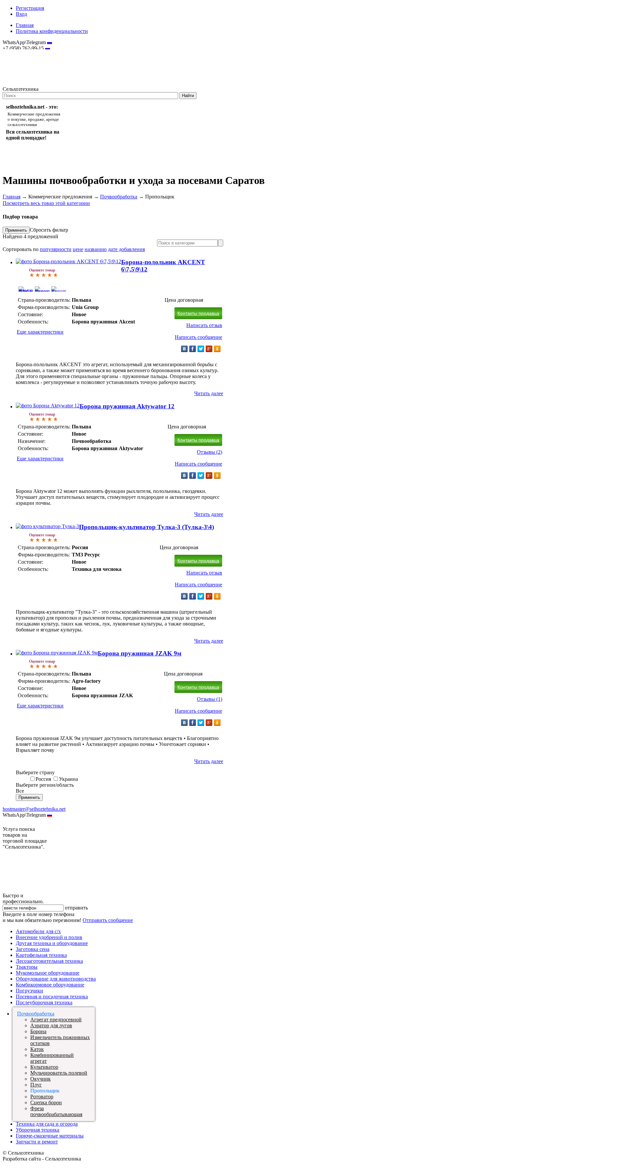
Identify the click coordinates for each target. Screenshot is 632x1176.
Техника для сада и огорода (47, 1124)
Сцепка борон (46, 1102)
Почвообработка (118, 196)
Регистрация (30, 8)
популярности (55, 249)
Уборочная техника (37, 1130)
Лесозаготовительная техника (49, 961)
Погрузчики (29, 990)
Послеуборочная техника (44, 1002)
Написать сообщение (198, 337)
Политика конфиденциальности (52, 31)
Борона (38, 1031)
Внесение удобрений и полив (49, 937)
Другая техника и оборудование (52, 943)
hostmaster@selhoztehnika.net (26, 52)
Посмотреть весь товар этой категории (46, 203)
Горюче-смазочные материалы (50, 1135)
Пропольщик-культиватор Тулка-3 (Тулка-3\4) (146, 527)
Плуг (36, 1084)
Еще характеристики (40, 332)
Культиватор (44, 1067)
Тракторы (27, 967)
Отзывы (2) (209, 452)
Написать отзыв (204, 325)
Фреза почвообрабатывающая (56, 1111)
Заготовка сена (32, 949)
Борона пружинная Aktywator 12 (127, 406)
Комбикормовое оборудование (50, 984)
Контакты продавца (198, 313)
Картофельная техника (41, 955)
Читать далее (208, 393)
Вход (21, 14)
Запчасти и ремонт (37, 1141)
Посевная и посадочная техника (52, 996)
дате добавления (126, 249)
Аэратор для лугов (51, 1025)
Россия (43, 779)
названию (96, 249)
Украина (68, 779)
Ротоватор (41, 1096)
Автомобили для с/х (38, 931)
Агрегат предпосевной (56, 1019)
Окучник (40, 1079)
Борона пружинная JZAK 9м (139, 653)
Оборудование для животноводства (56, 979)
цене (78, 249)
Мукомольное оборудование (47, 973)
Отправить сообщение (108, 920)
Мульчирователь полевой (58, 1073)
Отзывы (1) (209, 699)
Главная (25, 25)
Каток (37, 1049)
